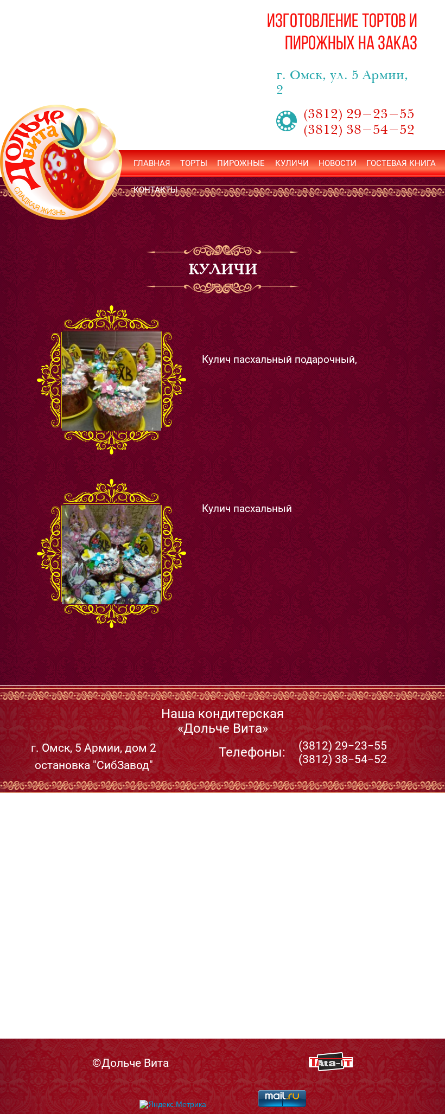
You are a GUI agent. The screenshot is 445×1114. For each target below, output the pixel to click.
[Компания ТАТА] (331, 1068)
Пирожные (241, 163)
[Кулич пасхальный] (111, 554)
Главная (152, 163)
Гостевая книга (401, 163)
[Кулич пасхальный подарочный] (111, 381)
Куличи (292, 163)
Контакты (155, 190)
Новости (338, 163)
